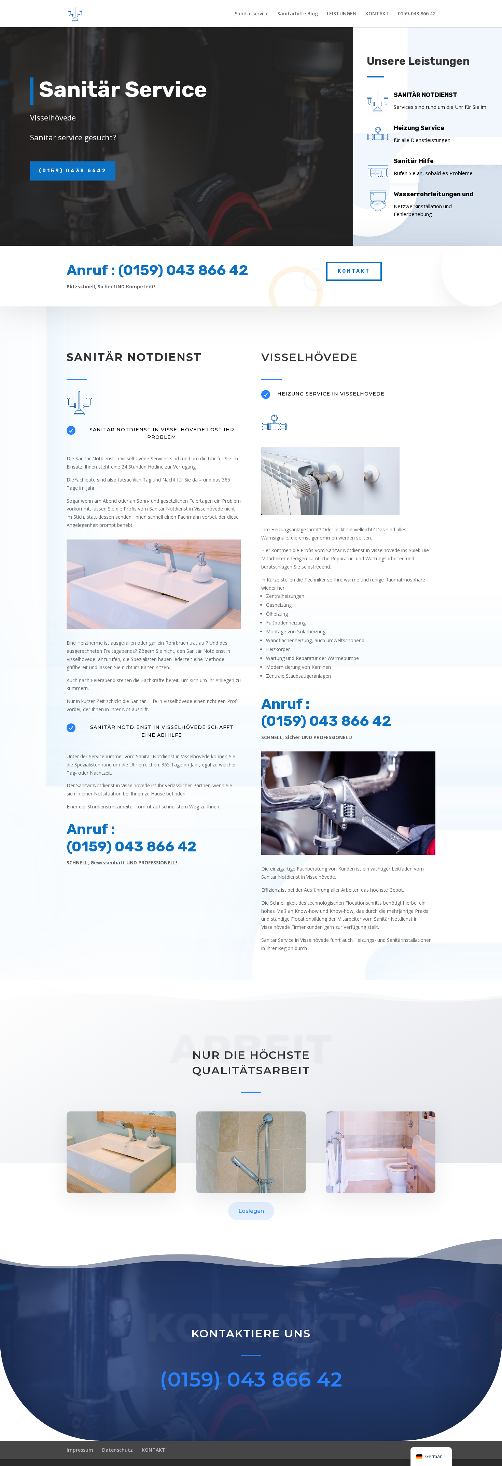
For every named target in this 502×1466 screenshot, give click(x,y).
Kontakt (354, 271)
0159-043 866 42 (416, 14)
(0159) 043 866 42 (251, 1379)
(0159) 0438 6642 (73, 171)
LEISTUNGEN (342, 14)
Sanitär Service (123, 89)
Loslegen (251, 1211)
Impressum (80, 1450)
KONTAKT (377, 14)
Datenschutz (117, 1450)
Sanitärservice (251, 14)
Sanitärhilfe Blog (297, 14)
